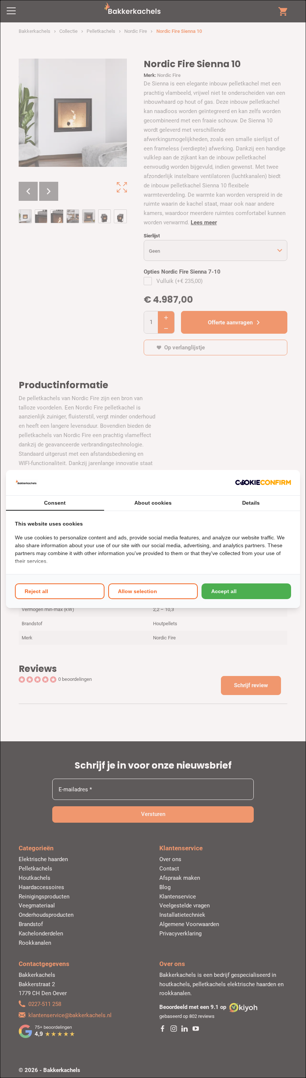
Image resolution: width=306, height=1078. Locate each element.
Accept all (224, 591)
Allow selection (137, 591)
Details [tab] (251, 503)
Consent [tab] (55, 503)
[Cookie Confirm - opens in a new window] (263, 482)
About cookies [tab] (153, 503)
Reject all (36, 591)
